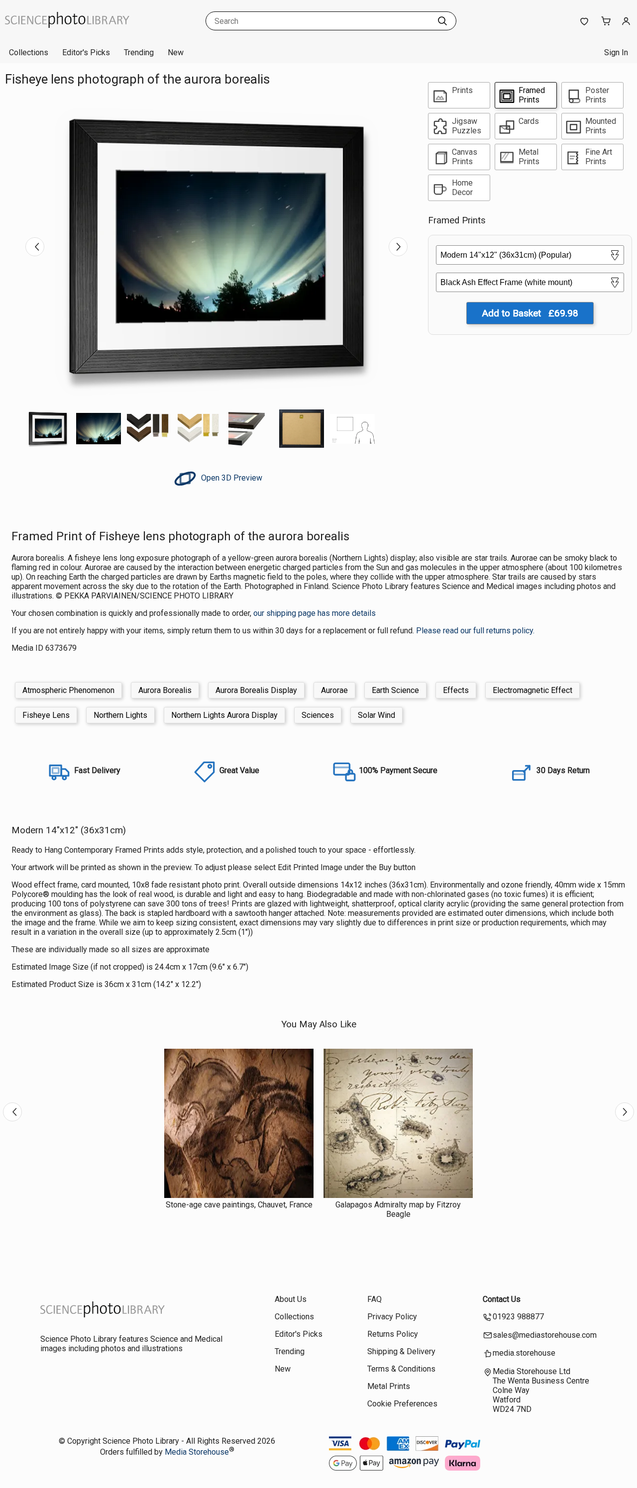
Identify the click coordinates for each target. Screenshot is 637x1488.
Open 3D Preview (230, 478)
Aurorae (334, 690)
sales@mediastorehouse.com (545, 1335)
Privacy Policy (392, 1316)
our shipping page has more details (314, 613)
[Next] (398, 246)
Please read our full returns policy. (475, 630)
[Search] (442, 21)
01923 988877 (518, 1316)
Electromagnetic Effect (532, 690)
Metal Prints (388, 1386)
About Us (291, 1299)
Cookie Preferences (402, 1403)
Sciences (318, 715)
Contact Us (502, 1299)
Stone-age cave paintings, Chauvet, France (239, 1204)
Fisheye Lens (46, 715)
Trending (139, 52)
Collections (28, 52)
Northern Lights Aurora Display (224, 715)
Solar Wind (376, 715)
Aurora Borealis (165, 690)
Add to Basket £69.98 (530, 313)
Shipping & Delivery (401, 1351)
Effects (456, 690)
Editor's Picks (86, 52)
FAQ (374, 1299)
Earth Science (395, 690)
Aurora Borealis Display (256, 690)
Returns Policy (392, 1334)
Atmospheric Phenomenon (68, 690)
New (176, 52)
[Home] (67, 32)
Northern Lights (120, 715)
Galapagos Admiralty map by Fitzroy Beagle (398, 1209)
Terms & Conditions (401, 1369)
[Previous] (34, 246)
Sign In (616, 52)
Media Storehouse (197, 1452)
